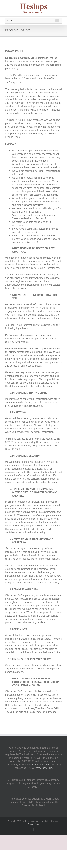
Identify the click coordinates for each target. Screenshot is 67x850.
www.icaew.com (43, 768)
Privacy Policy (33, 824)
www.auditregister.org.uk (40, 764)
